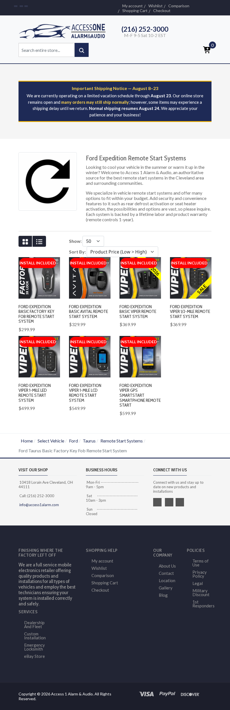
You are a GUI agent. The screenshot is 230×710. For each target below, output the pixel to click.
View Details (143, 306)
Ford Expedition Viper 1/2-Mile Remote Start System (190, 311)
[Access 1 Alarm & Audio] (65, 30)
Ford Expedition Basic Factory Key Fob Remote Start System (36, 314)
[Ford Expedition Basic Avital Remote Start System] (90, 277)
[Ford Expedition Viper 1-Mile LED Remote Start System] (39, 356)
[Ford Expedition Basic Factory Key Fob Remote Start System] (39, 277)
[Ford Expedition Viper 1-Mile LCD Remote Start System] (90, 356)
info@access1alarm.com (39, 504)
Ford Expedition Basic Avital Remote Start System (88, 311)
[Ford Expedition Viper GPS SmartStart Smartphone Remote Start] (140, 356)
